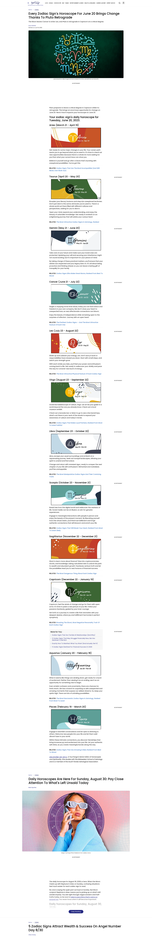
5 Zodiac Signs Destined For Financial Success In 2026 (72, 647)
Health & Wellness (89, 3)
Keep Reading (76, 912)
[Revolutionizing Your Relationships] (35, 3)
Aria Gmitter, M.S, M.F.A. (58, 757)
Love (46, 3)
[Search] (119, 3)
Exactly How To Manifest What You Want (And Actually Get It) (75, 643)
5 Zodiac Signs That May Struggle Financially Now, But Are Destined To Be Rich (73, 639)
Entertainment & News (76, 3)
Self (63, 3)
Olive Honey (32, 935)
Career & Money (101, 3)
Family (67, 3)
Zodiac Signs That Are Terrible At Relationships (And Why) (73, 635)
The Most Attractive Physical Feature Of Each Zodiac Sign (78, 374)
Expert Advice (111, 3)
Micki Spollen (32, 787)
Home (30, 9)
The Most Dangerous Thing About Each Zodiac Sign (76, 573)
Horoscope (57, 3)
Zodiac (51, 3)
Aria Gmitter (32, 25)
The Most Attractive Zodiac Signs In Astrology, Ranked (77, 222)
